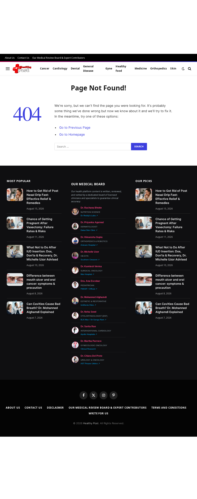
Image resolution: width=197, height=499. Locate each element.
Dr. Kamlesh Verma (91, 266)
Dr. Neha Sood (88, 311)
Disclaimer (55, 407)
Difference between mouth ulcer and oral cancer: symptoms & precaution (41, 282)
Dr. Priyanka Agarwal (92, 222)
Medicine (141, 68)
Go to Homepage (72, 134)
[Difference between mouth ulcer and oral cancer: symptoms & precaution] (15, 279)
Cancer (44, 68)
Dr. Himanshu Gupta (92, 237)
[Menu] (8, 68)
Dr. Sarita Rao (88, 326)
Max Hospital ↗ (87, 274)
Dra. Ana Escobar (90, 281)
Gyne (108, 68)
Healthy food (121, 68)
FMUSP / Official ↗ (89, 289)
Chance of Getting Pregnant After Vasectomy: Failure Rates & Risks (40, 225)
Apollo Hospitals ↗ (89, 334)
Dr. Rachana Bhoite (91, 207)
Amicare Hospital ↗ (89, 245)
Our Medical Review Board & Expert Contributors (58, 57)
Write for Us (98, 413)
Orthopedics (158, 68)
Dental (75, 68)
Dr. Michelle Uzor (90, 251)
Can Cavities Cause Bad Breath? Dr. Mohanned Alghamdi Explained (43, 308)
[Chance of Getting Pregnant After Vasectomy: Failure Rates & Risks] (15, 223)
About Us (10, 57)
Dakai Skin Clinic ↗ (89, 230)
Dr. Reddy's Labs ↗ (89, 215)
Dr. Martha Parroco (91, 341)
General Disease (88, 68)
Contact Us (23, 57)
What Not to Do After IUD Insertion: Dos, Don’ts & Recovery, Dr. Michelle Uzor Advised (42, 253)
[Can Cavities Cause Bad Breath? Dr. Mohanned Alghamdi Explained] (15, 307)
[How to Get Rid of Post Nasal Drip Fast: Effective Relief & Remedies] (15, 194)
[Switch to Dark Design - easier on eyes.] (183, 68)
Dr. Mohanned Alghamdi (94, 297)
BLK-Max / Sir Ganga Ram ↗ (93, 320)
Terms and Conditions (168, 407)
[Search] (189, 68)
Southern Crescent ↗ (90, 260)
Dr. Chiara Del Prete (91, 356)
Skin (173, 68)
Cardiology (60, 68)
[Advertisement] (98, 27)
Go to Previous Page (74, 127)
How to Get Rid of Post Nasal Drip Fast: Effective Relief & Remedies (42, 197)
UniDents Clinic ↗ (88, 305)
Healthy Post (90, 423)
